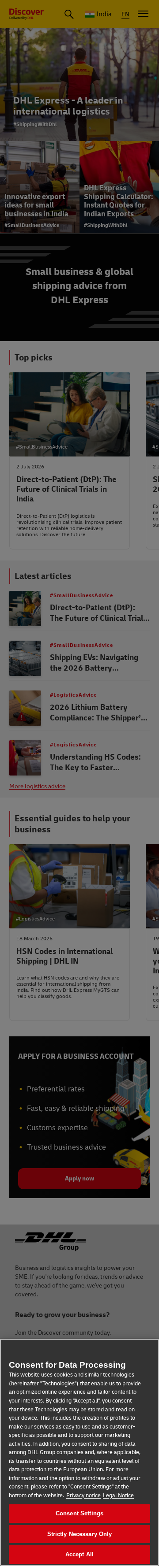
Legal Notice (118, 1495)
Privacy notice (83, 1495)
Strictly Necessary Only (79, 1534)
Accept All (79, 1554)
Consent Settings (79, 1513)
